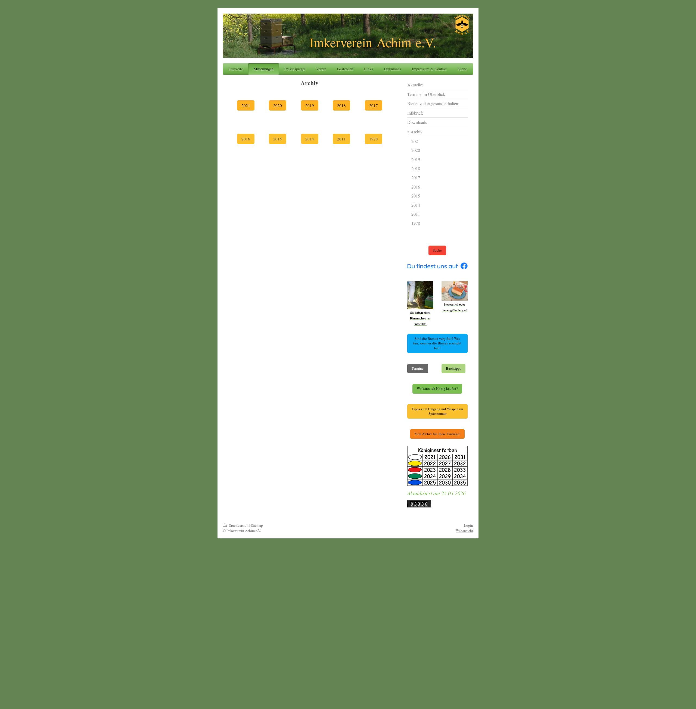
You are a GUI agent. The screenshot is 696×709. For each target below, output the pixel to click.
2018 (341, 105)
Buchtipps (453, 368)
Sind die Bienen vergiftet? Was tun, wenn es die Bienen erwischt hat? (437, 343)
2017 (373, 105)
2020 (277, 105)
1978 (373, 139)
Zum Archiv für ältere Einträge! (437, 433)
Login (468, 525)
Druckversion (238, 525)
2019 (309, 105)
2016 (245, 139)
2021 (245, 105)
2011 (341, 139)
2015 (277, 139)
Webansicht (464, 530)
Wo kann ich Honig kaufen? (437, 388)
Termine (418, 368)
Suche (437, 250)
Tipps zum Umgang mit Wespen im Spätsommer (437, 411)
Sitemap (257, 525)
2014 (309, 139)
